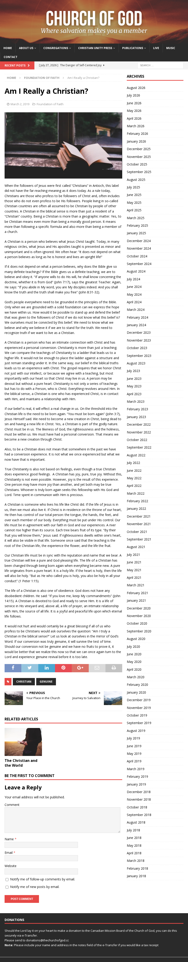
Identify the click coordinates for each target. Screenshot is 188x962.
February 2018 (137, 868)
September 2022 (139, 447)
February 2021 (137, 593)
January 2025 (136, 233)
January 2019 (136, 784)
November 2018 (139, 799)
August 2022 (136, 455)
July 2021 (133, 554)
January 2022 (136, 508)
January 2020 (136, 692)
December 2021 (139, 516)
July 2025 (133, 187)
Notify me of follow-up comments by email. (42, 879)
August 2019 (136, 730)
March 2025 (135, 218)
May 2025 (134, 202)
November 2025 (139, 156)
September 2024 (139, 264)
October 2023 (137, 348)
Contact (10, 57)
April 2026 (134, 118)
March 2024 (135, 309)
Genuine (46, 682)
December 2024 (139, 241)
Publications (132, 48)
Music (170, 48)
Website (11, 866)
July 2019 (133, 738)
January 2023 (136, 417)
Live (156, 48)
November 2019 (139, 708)
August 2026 (136, 87)
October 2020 (137, 623)
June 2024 (134, 286)
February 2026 (137, 133)
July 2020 (133, 646)
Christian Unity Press (95, 48)
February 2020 (137, 684)
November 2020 (139, 616)
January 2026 (136, 141)
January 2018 (136, 876)
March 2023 (135, 401)
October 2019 (137, 715)
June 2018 (134, 837)
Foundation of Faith (50, 104)
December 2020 (139, 608)
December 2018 (139, 792)
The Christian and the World (21, 763)
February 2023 (137, 409)
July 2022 (133, 462)
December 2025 (139, 149)
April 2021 (134, 577)
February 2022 (137, 501)
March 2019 (135, 769)
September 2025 (139, 172)
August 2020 (136, 639)
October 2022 (137, 440)
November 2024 (139, 248)
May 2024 (134, 294)
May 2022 (134, 478)
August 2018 (136, 822)
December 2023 (139, 332)
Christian (23, 682)
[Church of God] (94, 41)
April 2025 (134, 210)
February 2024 (137, 317)
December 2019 (139, 700)
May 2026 (134, 110)
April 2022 (134, 485)
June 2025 (134, 195)
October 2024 (137, 256)
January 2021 (136, 600)
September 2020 (139, 631)
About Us (26, 48)
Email (9, 852)
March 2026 (135, 126)
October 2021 (137, 531)
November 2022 (139, 432)
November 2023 (139, 340)
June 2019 (134, 746)
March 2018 (135, 860)
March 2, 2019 (20, 104)
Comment (12, 804)
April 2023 (134, 394)
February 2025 (137, 225)
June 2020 (134, 654)
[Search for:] (160, 65)
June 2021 (134, 562)
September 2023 (139, 355)
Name (10, 839)
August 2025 (136, 179)
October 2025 (137, 164)
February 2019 (137, 776)
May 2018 (134, 845)
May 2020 (134, 661)
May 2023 (134, 386)
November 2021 (139, 524)
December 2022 (139, 424)
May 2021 (134, 570)
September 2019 (139, 723)
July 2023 (133, 371)
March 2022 (135, 493)
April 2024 (134, 302)
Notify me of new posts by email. (34, 887)
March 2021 (135, 585)
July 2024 (133, 279)
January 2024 (136, 325)
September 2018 (139, 815)
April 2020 (134, 669)
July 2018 (133, 830)
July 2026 (133, 95)
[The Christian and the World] (23, 742)
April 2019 (134, 761)
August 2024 (136, 271)
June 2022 (134, 470)
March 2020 (135, 677)
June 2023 (134, 378)
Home (7, 48)
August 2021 (136, 547)
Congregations (55, 48)
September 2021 (139, 539)
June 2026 (134, 103)
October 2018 (137, 807)
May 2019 (134, 753)
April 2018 (134, 853)
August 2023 (136, 363)
